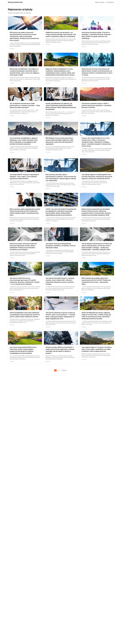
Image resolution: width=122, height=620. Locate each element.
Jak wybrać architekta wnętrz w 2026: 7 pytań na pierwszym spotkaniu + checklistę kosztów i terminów (96, 105)
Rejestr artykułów (100, 2)
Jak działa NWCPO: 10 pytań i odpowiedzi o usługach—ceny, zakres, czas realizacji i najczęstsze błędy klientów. (24, 176)
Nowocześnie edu (15, 2)
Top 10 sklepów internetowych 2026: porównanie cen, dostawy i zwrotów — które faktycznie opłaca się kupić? (25, 105)
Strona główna (110, 2)
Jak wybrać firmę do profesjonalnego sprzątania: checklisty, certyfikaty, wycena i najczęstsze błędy (61, 245)
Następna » (64, 370)
